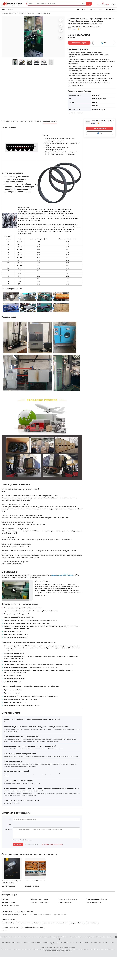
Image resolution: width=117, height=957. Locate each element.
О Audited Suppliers (90, 937)
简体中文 (19, 942)
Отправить (17, 844)
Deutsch (52, 942)
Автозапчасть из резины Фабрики (29, 923)
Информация (101, 937)
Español (46, 942)
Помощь (91, 9)
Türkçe (112, 942)
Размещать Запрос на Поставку (52, 844)
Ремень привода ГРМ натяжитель (35, 881)
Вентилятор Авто (92, 923)
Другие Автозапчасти (43, 13)
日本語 (32, 942)
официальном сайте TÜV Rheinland (62, 575)
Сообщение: (8, 829)
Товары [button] (31, 4)
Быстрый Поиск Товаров (76, 937)
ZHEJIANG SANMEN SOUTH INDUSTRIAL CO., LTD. (86, 27)
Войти (113, 5)
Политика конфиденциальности (41, 937)
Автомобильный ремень (10, 927)
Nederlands (94, 942)
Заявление (8, 937)
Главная (4, 13)
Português (59, 942)
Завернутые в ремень (64, 902)
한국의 (81, 942)
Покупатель (80, 9)
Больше (4, 930)
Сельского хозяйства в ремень (67, 899)
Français (39, 942)
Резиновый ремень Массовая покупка (32, 927)
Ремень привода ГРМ (93, 902)
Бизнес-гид (110, 937)
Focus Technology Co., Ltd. (57, 947)
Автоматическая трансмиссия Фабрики (55, 923)
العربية (86, 942)
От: (11, 819)
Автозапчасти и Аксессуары (17, 13)
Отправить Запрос (79, 43)
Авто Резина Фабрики (9, 923)
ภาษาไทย (105, 942)
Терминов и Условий (66, 950)
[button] (83, 3)
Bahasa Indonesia (62, 944)
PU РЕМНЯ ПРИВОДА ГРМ (10, 906)
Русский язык (73, 942)
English (13, 942)
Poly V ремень (6, 899)
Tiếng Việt (52, 944)
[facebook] (116, 937)
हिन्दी (100, 942)
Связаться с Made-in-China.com (60, 937)
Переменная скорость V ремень (39, 902)
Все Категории (8, 9)
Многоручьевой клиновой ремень (97, 899)
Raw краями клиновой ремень (39, 899)
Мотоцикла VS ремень (8, 902)
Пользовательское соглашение (22, 937)
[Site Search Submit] (89, 4)
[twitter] (59, 938)
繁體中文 (26, 942)
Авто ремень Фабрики (76, 923)
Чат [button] (105, 43)
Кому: (10, 824)
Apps (100, 9)
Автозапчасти (31, 13)
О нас (1, 937)
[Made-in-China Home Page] (12, 4)
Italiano (66, 942)
